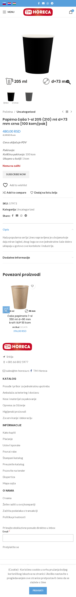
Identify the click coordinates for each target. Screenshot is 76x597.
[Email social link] (43, 3)
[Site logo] (38, 11)
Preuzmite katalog (13, 464)
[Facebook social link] (39, 3)
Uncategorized (26, 111)
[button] (69, 55)
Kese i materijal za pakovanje (19, 398)
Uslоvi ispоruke (11, 445)
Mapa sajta (9, 483)
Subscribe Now (16, 174)
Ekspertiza (9, 476)
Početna (8, 111)
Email (6, 531)
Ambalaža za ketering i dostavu (21, 392)
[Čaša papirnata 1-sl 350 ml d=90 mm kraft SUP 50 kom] (20, 297)
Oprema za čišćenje (14, 405)
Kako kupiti (9, 432)
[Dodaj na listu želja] (32, 286)
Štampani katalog (13, 457)
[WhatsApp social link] (48, 3)
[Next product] (71, 112)
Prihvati (38, 590)
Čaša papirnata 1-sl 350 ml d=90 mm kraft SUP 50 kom (20, 319)
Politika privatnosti (14, 517)
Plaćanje (8, 438)
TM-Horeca (40, 370)
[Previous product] (63, 112)
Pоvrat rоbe (10, 451)
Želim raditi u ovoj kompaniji (19, 504)
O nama (7, 498)
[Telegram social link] (52, 3)
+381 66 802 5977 (17, 361)
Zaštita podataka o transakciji (20, 510)
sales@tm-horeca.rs (17, 370)
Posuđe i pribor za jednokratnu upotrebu (26, 386)
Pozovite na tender (14, 470)
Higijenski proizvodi (14, 411)
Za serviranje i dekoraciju (17, 417)
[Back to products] (67, 112)
